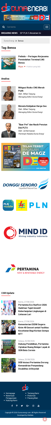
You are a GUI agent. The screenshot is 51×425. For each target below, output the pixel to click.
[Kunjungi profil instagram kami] (33, 405)
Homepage (10, 393)
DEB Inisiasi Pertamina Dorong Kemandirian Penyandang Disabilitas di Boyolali (33, 365)
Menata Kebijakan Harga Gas (32, 106)
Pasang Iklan (32, 398)
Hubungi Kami (11, 400)
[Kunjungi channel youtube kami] (38, 405)
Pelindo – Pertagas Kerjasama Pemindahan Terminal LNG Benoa (33, 59)
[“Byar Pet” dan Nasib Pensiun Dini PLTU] (8, 130)
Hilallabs (30, 415)
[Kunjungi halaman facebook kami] (12, 405)
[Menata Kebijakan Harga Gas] (8, 112)
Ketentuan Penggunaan (11, 397)
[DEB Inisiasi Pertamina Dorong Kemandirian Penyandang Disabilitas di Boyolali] (8, 365)
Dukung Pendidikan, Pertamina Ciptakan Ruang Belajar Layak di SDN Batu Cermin (34, 347)
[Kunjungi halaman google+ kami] (27, 405)
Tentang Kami (33, 393)
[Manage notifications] (45, 419)
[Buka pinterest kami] (16, 405)
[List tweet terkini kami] (22, 405)
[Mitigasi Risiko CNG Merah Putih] (8, 93)
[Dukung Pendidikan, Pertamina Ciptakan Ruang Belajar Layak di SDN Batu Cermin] (8, 346)
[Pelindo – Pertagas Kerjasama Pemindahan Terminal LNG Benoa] (8, 62)
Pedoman (31, 396)
